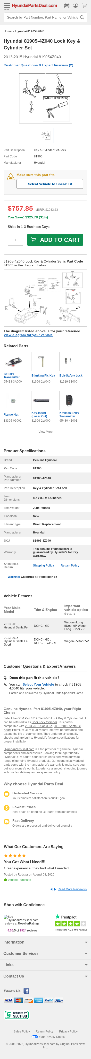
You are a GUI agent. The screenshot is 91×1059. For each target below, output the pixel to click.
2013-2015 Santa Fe (38, 726)
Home (8, 31)
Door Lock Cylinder (44, 722)
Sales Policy (22, 1031)
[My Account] (75, 5)
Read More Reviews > (72, 889)
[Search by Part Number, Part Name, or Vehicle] (82, 17)
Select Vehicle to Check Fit (50, 184)
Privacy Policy (68, 1031)
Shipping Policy (43, 565)
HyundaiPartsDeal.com (19, 749)
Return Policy (70, 565)
